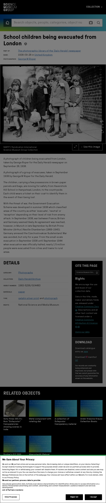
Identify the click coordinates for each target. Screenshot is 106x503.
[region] (53, 479)
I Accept (93, 497)
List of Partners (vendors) (12, 490)
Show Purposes (11, 497)
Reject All (74, 497)
